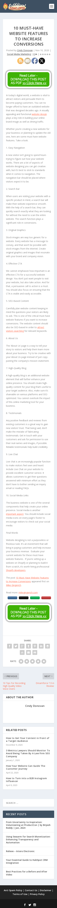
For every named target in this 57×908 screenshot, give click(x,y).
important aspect (15, 513)
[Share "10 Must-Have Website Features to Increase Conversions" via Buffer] (47, 646)
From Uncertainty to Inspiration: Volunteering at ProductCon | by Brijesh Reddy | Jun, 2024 (28, 825)
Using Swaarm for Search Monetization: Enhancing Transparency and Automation (28, 839)
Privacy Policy (37, 894)
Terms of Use (20, 894)
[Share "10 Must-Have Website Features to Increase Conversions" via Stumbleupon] (22, 652)
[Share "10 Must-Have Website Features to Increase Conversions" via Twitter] (16, 646)
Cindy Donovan (25, 50)
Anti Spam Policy (13, 890)
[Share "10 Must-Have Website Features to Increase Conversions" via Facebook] (9, 646)
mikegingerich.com (28, 592)
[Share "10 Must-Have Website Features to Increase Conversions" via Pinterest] (35, 646)
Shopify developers (15, 570)
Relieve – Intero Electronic (20, 851)
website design (39, 114)
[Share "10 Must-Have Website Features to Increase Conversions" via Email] (28, 652)
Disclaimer (45, 890)
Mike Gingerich (13, 585)
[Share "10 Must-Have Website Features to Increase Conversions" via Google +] (22, 646)
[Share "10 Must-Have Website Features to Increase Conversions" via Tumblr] (28, 646)
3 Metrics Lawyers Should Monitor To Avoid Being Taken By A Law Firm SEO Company (28, 753)
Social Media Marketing (19, 54)
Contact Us (31, 890)
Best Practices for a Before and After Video (26, 873)
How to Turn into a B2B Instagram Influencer (26, 780)
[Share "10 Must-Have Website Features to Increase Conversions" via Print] (35, 652)
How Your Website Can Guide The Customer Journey (25, 767)
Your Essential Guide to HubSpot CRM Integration (27, 861)
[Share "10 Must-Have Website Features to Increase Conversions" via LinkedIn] (41, 646)
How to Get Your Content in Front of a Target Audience (27, 739)
